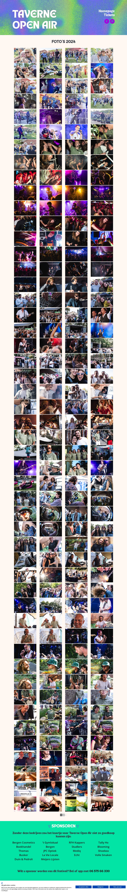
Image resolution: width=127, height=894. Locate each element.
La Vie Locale (50, 855)
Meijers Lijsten (50, 859)
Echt (77, 855)
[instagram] (112, 21)
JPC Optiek (49, 851)
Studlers (77, 846)
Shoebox (103, 851)
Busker (23, 855)
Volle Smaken (103, 855)
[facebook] (106, 21)
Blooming (103, 846)
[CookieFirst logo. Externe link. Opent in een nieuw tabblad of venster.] (2, 883)
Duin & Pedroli (24, 859)
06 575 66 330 (99, 871)
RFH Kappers (77, 842)
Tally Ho (103, 842)
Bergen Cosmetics (23, 842)
